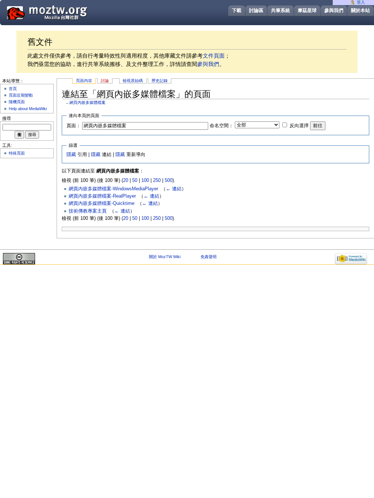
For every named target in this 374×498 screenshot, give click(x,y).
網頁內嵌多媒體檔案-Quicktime (101, 203)
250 (157, 180)
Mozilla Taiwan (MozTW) (64, 12)
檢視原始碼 (133, 80)
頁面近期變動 (21, 95)
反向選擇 (299, 125)
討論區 (256, 10)
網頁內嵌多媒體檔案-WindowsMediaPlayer (113, 188)
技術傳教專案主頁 (88, 211)
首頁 (13, 88)
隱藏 (71, 154)
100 (145, 180)
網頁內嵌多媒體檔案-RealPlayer (102, 196)
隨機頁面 (17, 102)
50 (134, 180)
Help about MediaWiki (28, 108)
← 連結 (174, 188)
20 (125, 180)
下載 (236, 10)
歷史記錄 (160, 80)
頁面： (73, 125)
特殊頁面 (17, 153)
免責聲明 (209, 256)
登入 (361, 2)
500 (168, 180)
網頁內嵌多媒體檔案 (87, 102)
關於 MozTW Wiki (164, 256)
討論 (105, 80)
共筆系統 (280, 10)
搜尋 (6, 118)
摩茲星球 (307, 10)
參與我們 (333, 10)
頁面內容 (84, 80)
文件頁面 (214, 55)
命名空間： (221, 125)
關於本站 (360, 10)
